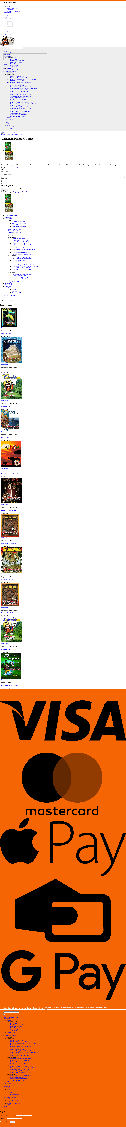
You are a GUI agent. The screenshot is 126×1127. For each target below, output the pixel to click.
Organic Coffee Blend (13, 68)
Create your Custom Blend (10, 53)
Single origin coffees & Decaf (14, 134)
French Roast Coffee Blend (17, 60)
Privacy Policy (7, 12)
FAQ (8, 6)
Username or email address (8, 1115)
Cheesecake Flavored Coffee (18, 99)
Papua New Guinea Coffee (8, 510)
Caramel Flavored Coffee (17, 85)
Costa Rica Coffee (6, 333)
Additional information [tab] (9, 295)
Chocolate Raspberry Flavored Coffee (20, 94)
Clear (18, 168)
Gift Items (13, 128)
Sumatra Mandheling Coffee (9, 579)
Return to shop (11, 32)
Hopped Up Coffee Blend (17, 63)
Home (5, 51)
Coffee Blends (7, 56)
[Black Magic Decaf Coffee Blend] (8, 150)
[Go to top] (46, 1009)
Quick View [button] (4, 328)
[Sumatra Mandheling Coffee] (9, 159)
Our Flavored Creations (11, 234)
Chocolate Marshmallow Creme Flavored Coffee (23, 88)
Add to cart (4, 190)
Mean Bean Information (9, 5)
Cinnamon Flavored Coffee (17, 97)
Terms (5, 14)
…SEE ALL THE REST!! (17, 116)
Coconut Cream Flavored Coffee (19, 114)
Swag (8, 125)
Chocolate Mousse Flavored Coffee (19, 90)
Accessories (6, 124)
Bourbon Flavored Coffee (17, 80)
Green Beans (6, 120)
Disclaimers (10, 9)
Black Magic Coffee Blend (17, 59)
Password (3, 1118)
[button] (5, 17)
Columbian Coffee (6, 649)
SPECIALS (6, 54)
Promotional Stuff (15, 130)
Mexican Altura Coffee (7, 613)
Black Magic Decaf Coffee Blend (10, 685)
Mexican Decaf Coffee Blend (9, 543)
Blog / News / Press (12, 8)
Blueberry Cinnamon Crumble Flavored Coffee (23, 79)
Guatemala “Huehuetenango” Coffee (11, 370)
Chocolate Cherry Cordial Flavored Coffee (21, 87)
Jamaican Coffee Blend (13, 67)
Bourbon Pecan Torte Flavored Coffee (20, 82)
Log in (12, 1121)
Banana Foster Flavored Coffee (18, 77)
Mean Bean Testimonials (13, 11)
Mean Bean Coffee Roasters (63, 1007)
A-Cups (9, 117)
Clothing (12, 127)
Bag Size (3, 168)
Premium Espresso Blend (13, 70)
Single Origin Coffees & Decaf (11, 119)
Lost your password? (5, 1125)
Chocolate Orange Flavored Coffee (19, 91)
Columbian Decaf (6, 406)
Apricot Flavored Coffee (17, 76)
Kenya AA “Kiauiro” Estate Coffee (10, 474)
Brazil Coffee (5, 437)
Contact (5, 16)
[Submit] (7, 50)
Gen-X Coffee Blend (16, 62)
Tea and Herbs (7, 122)
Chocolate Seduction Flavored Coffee (20, 96)
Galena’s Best (14, 65)
